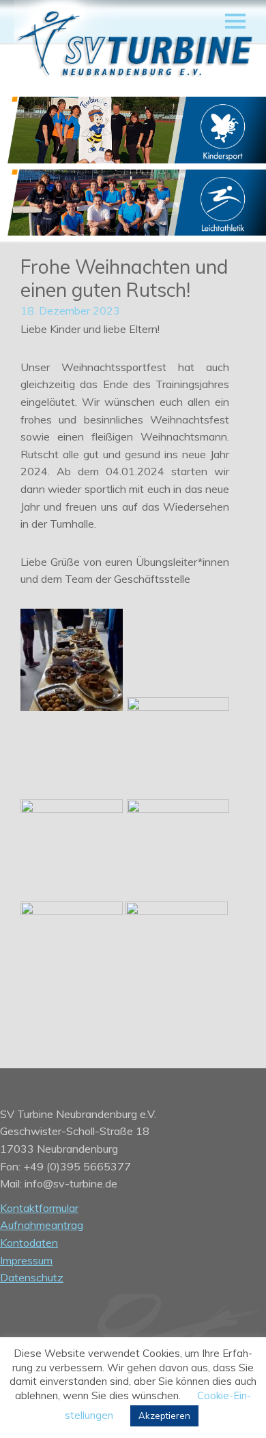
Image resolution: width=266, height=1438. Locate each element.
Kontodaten (29, 1242)
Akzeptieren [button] (164, 1415)
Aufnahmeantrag (41, 1225)
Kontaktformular (39, 1208)
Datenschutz (31, 1277)
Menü (235, 21)
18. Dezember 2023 (70, 310)
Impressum (26, 1260)
